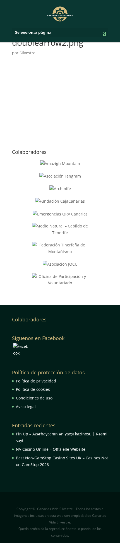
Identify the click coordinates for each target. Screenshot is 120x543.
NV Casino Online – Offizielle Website (50, 449)
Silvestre (27, 52)
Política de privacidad (36, 381)
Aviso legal (26, 406)
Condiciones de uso (34, 398)
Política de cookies (33, 389)
